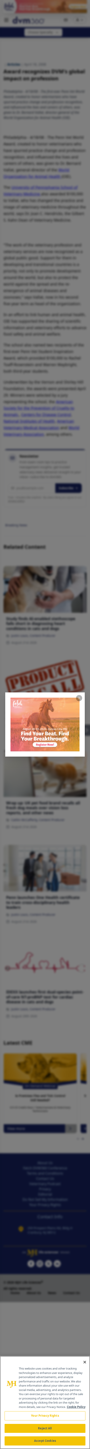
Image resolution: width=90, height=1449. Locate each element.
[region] (45, 1402)
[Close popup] (79, 698)
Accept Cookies (45, 1441)
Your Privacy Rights (45, 1416)
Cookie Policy (76, 1407)
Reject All (45, 1428)
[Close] (85, 1362)
